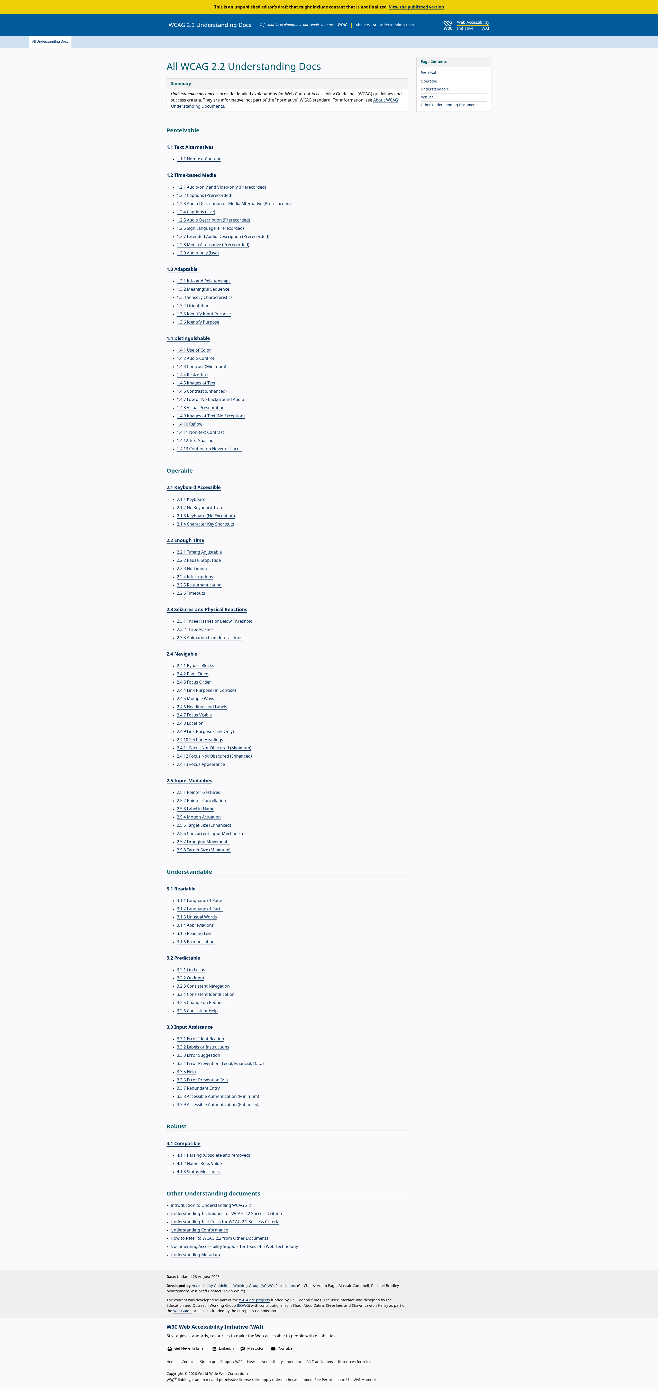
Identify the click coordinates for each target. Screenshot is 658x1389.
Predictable (183, 958)
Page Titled (192, 674)
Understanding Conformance (199, 1230)
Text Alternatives (190, 147)
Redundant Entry (198, 1088)
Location (190, 723)
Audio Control (195, 358)
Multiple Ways (195, 699)
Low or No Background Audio (210, 400)
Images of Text (196, 383)
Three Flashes (195, 630)
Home (172, 1362)
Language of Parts (200, 909)
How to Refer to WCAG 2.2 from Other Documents (219, 1238)
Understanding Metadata (195, 1255)
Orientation (193, 306)
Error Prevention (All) (202, 1080)
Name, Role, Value (199, 1164)
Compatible (183, 1144)
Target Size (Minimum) (204, 850)
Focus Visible (194, 715)
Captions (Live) (196, 212)
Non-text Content (199, 159)
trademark (201, 1380)
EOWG (243, 1306)
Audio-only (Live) (198, 253)
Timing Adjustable (199, 552)
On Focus (191, 970)
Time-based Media (191, 175)
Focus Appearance (201, 764)
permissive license (235, 1380)
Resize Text (192, 375)
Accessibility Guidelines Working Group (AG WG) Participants (244, 1286)
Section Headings (200, 740)
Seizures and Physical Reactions (207, 610)
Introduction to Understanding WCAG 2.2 (211, 1205)
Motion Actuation (199, 817)
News (252, 1362)
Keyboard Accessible (194, 487)
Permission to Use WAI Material (349, 1380)
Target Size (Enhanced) (204, 825)
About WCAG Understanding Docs (385, 25)
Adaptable (182, 269)
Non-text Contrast (200, 432)
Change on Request (201, 1003)
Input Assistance (190, 1027)
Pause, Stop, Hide (199, 560)
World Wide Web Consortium (223, 1374)
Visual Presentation (201, 408)
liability (184, 1380)
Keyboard (191, 500)
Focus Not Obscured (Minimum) (214, 748)
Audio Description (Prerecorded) (213, 220)
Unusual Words (197, 917)
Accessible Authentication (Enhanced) (218, 1105)
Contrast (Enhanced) (202, 391)
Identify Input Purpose (204, 314)
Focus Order (194, 682)
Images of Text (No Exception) (211, 416)
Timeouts (191, 593)
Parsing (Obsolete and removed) (213, 1155)
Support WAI (231, 1362)
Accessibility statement (281, 1362)
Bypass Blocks (195, 666)
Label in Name (195, 809)
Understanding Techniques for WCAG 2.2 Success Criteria (226, 1214)
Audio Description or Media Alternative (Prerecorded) (234, 204)
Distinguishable (188, 338)
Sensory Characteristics (205, 298)
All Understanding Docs (50, 41)
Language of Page (199, 901)
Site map (207, 1362)
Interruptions (195, 577)
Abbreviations (195, 925)
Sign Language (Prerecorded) (210, 228)
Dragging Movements (203, 842)
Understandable (435, 89)
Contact (188, 1362)
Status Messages (198, 1172)
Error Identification (200, 1039)
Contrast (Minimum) (201, 367)
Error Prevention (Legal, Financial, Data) (220, 1064)
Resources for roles (354, 1362)
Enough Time (185, 540)
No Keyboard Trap (199, 508)
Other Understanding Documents (450, 105)
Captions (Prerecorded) (204, 196)
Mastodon (255, 1348)
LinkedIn (226, 1348)
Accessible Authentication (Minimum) (218, 1096)
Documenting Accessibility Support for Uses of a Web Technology (234, 1247)
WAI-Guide (182, 1311)
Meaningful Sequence (203, 289)
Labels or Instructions (203, 1047)
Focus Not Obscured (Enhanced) (214, 756)
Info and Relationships (204, 281)
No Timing (192, 569)
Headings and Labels (202, 707)
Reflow (190, 424)
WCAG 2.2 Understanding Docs (210, 25)
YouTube (285, 1348)
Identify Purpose (198, 322)
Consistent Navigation (203, 986)
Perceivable (431, 73)
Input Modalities (189, 781)
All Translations (319, 1362)
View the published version (416, 7)
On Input (190, 978)
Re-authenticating (199, 585)
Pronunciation (196, 942)
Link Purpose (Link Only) (205, 732)
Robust (427, 97)
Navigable (182, 654)
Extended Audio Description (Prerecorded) (223, 237)
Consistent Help (197, 1011)
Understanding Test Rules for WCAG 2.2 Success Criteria (225, 1222)
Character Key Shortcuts (205, 524)
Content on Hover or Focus (209, 449)
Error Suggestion (198, 1055)
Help (186, 1072)
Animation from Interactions (209, 638)
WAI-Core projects (254, 1300)
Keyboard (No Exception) (206, 516)
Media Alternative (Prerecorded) (213, 245)
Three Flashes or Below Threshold (215, 621)
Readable (181, 889)
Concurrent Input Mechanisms (211, 834)
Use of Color (194, 350)
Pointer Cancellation (201, 801)
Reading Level (195, 934)
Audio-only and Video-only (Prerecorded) (221, 187)
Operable (429, 81)
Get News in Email (190, 1348)
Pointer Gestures (198, 792)
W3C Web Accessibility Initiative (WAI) (215, 1327)
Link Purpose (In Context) (206, 690)
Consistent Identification (206, 994)
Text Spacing (195, 441)
